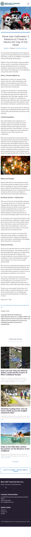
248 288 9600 (7, 500)
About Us (3, 510)
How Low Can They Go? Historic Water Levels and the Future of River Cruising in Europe (14, 373)
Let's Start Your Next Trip (15, 470)
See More (15, 461)
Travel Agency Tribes (25, 521)
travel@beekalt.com (7, 502)
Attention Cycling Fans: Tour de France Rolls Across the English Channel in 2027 (14, 411)
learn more (22, 381)
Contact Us (4, 512)
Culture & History (21, 48)
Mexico (6, 48)
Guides (3, 513)
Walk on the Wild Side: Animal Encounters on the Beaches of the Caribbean (15, 449)
